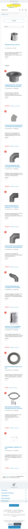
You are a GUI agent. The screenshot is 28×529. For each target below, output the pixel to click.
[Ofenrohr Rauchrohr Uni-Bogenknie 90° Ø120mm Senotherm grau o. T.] (14, 197)
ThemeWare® (14, 516)
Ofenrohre (8, 476)
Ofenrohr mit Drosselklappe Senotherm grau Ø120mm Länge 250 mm (13, 327)
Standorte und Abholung (18, 510)
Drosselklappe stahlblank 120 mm (13, 447)
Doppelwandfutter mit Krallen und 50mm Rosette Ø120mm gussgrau (13, 85)
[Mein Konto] (22, 10)
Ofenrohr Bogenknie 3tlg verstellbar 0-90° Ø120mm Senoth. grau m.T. (12, 166)
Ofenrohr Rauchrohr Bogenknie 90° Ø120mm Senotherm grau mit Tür (14, 246)
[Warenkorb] (25, 10)
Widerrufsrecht (21, 511)
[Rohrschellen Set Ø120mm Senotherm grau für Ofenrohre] (14, 398)
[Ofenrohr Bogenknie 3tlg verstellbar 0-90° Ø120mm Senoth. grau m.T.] (14, 157)
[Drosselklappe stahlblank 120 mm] (14, 438)
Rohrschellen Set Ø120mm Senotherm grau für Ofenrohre (13, 407)
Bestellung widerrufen (14, 505)
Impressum (9, 511)
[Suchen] (19, 10)
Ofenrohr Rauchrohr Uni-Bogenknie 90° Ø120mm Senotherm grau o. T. (12, 206)
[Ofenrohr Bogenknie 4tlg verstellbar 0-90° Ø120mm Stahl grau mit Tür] (14, 278)
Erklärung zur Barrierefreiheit (15, 512)
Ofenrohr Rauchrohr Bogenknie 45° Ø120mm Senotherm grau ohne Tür (14, 125)
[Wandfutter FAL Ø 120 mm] (14, 36)
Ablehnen (10, 524)
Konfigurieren (17, 524)
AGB (8, 512)
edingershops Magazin (8, 510)
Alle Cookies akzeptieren (14, 527)
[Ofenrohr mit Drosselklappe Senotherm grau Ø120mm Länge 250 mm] (14, 318)
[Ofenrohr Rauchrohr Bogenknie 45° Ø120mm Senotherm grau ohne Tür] (14, 117)
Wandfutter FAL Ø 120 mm (12, 44)
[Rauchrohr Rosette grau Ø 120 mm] (14, 358)
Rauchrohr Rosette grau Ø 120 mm (13, 367)
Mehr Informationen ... (19, 521)
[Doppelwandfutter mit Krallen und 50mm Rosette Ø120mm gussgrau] (14, 76)
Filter (14, 20)
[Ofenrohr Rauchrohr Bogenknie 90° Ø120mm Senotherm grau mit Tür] (14, 237)
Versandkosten (22, 514)
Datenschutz (14, 511)
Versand (4, 511)
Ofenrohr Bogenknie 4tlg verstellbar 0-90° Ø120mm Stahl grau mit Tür (12, 286)
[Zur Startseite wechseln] (14, 5)
